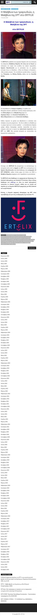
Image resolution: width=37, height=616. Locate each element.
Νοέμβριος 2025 (5, 279)
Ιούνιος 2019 (4, 475)
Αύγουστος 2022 (5, 378)
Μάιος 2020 (4, 447)
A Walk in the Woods (6, 236)
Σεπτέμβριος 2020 (5, 437)
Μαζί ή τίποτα (11, 241)
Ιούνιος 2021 (4, 414)
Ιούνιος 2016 (4, 567)
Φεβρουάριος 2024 (5, 332)
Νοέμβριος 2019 (5, 462)
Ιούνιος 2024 (4, 322)
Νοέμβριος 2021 (5, 401)
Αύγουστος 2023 (5, 347)
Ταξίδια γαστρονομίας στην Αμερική (21, 242)
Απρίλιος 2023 (4, 358)
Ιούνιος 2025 (4, 291)
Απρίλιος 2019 (4, 480)
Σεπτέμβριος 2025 (5, 284)
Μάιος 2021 (4, 416)
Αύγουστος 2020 (5, 439)
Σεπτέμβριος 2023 (5, 345)
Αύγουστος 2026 (5, 256)
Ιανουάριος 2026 (5, 273)
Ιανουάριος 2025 (5, 304)
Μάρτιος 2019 (4, 483)
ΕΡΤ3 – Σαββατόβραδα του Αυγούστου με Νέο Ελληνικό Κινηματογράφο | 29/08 (15, 585)
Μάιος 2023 (4, 355)
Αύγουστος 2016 (5, 562)
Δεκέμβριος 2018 (5, 490)
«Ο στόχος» (22, 235)
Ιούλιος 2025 (4, 289)
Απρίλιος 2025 (4, 296)
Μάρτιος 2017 (4, 544)
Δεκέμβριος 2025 (5, 276)
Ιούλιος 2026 (4, 258)
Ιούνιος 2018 (4, 505)
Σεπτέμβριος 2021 (5, 406)
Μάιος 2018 (4, 508)
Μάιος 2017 (4, 539)
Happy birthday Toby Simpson (24, 236)
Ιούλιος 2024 (4, 319)
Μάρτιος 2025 (4, 299)
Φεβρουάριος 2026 (5, 271)
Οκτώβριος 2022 (5, 373)
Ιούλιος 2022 (4, 381)
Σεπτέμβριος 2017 (5, 528)
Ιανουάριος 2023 (5, 365)
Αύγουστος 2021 (5, 409)
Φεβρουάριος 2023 (5, 363)
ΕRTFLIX (32, 239)
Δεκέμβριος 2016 (5, 551)
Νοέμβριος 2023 (5, 340)
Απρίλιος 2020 (4, 449)
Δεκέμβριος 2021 (5, 398)
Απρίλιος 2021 (4, 419)
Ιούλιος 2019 (4, 472)
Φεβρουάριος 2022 (5, 393)
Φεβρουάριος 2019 (5, 485)
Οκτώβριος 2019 (5, 465)
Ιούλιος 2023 (4, 350)
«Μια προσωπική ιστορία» (12, 235)
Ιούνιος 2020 (4, 444)
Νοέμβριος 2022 (5, 370)
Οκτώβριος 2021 (5, 403)
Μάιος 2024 (4, 324)
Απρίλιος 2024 (4, 327)
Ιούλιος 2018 (4, 503)
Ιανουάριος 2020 (5, 457)
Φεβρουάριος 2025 (5, 302)
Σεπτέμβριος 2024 (5, 314)
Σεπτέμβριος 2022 (5, 375)
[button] (34, 2)
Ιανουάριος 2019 (5, 488)
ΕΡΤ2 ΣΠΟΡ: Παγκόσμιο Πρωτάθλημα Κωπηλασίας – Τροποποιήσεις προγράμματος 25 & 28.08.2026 (18, 595)
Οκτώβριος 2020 (5, 434)
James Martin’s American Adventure (9, 238)
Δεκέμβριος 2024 (5, 307)
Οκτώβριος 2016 (5, 556)
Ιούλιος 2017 (4, 534)
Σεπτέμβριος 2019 (5, 467)
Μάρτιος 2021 (4, 421)
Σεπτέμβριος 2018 (5, 498)
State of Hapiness (11, 239)
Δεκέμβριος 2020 (5, 429)
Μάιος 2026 (4, 263)
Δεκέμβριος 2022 (5, 368)
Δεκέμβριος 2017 (5, 521)
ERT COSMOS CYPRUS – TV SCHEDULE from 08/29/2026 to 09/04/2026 (16, 600)
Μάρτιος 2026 (4, 268)
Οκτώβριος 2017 (5, 526)
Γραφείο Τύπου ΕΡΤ (5, 9)
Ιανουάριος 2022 (5, 396)
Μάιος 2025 (4, 294)
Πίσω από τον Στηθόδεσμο (22, 241)
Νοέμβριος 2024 (5, 309)
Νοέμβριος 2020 (5, 432)
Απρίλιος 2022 (4, 388)
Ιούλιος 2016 (4, 564)
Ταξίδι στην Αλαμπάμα (6, 242)
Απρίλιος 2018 (4, 511)
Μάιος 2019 (4, 477)
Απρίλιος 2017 (4, 541)
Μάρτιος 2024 (4, 330)
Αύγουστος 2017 (5, 531)
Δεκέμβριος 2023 (5, 337)
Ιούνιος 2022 (4, 383)
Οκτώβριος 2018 (5, 495)
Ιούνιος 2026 (4, 261)
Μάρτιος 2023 (4, 360)
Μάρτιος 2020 (4, 452)
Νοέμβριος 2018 (5, 493)
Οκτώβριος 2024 (5, 312)
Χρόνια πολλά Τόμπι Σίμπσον (8, 244)
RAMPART (3, 239)
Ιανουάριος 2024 (5, 335)
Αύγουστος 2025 (5, 286)
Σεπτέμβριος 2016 (5, 559)
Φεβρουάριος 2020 (5, 454)
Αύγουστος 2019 (5, 470)
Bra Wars (14, 236)
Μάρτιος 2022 (4, 391)
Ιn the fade (3, 241)
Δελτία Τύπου (15, 9)
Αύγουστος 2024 (5, 317)
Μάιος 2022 (4, 386)
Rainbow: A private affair (24, 238)
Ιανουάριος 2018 (5, 518)
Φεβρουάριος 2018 (5, 516)
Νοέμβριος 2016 (5, 554)
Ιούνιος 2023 (4, 353)
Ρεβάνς (31, 241)
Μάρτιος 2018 (4, 513)
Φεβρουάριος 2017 (5, 546)
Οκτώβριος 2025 (5, 281)
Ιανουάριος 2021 (5, 426)
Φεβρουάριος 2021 (5, 424)
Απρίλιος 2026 (4, 266)
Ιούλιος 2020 (4, 442)
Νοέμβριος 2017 (5, 523)
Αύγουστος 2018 (5, 500)
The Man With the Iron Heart (22, 239)
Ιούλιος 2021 (4, 411)
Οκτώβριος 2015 (5, 569)
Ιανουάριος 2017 (5, 549)
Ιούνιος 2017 (4, 536)
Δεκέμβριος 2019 (5, 460)
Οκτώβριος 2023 (5, 342)
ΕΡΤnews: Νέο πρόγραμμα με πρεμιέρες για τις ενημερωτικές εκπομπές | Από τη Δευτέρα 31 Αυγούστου (16, 590)
